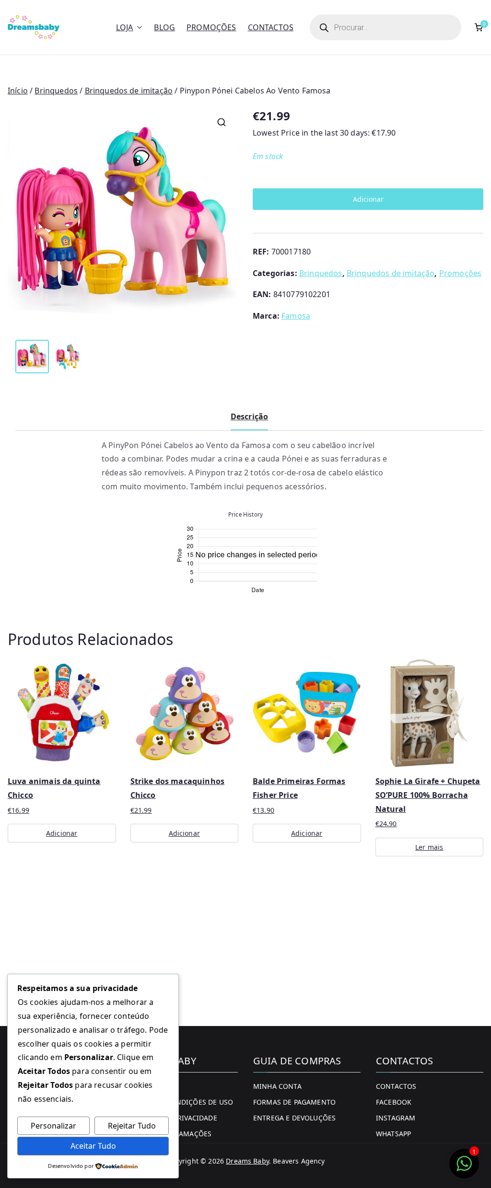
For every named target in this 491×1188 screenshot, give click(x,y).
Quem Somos (154, 1086)
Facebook (393, 1102)
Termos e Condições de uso (181, 1102)
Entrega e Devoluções (294, 1117)
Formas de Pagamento (294, 1102)
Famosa (295, 316)
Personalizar (53, 1125)
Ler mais (429, 847)
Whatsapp (393, 1133)
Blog (164, 27)
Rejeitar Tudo (132, 1125)
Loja (124, 27)
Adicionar (368, 199)
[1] (464, 1168)
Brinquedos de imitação (129, 90)
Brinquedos (56, 90)
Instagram (395, 1117)
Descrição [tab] (249, 416)
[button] (137, 28)
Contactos (270, 27)
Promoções (211, 27)
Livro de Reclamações (170, 1133)
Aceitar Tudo (93, 1146)
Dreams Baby (247, 1160)
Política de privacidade (173, 1117)
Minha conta (277, 1086)
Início (18, 90)
